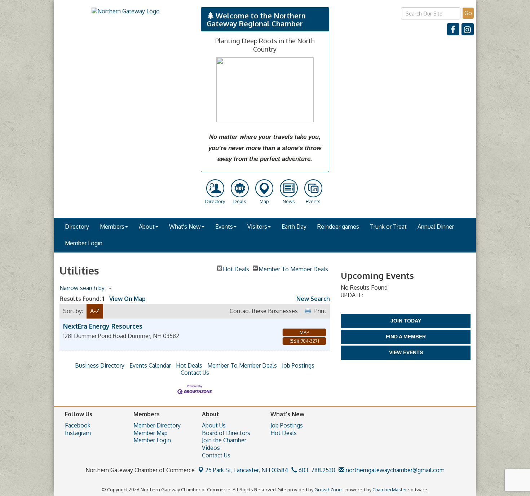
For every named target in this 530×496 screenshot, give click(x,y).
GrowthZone (328, 489)
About (147, 226)
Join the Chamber (224, 440)
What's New (185, 226)
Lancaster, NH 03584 (246, 470)
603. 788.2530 (316, 470)
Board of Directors (226, 432)
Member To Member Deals (293, 268)
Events (224, 226)
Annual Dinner (436, 226)
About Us (214, 425)
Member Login (83, 243)
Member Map (150, 432)
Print (320, 311)
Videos (211, 447)
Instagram (78, 432)
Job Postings (298, 365)
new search (313, 298)
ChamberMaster (389, 489)
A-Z (95, 311)
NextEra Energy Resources (102, 326)
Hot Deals (236, 268)
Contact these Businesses (264, 311)
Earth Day (294, 226)
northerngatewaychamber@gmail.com (394, 470)
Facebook (77, 425)
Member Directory (157, 425)
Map (304, 332)
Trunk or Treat (388, 226)
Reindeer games (338, 226)
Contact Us (195, 372)
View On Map (127, 298)
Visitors (257, 226)
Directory (77, 226)
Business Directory (99, 365)
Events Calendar (150, 365)
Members (112, 226)
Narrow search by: (82, 287)
